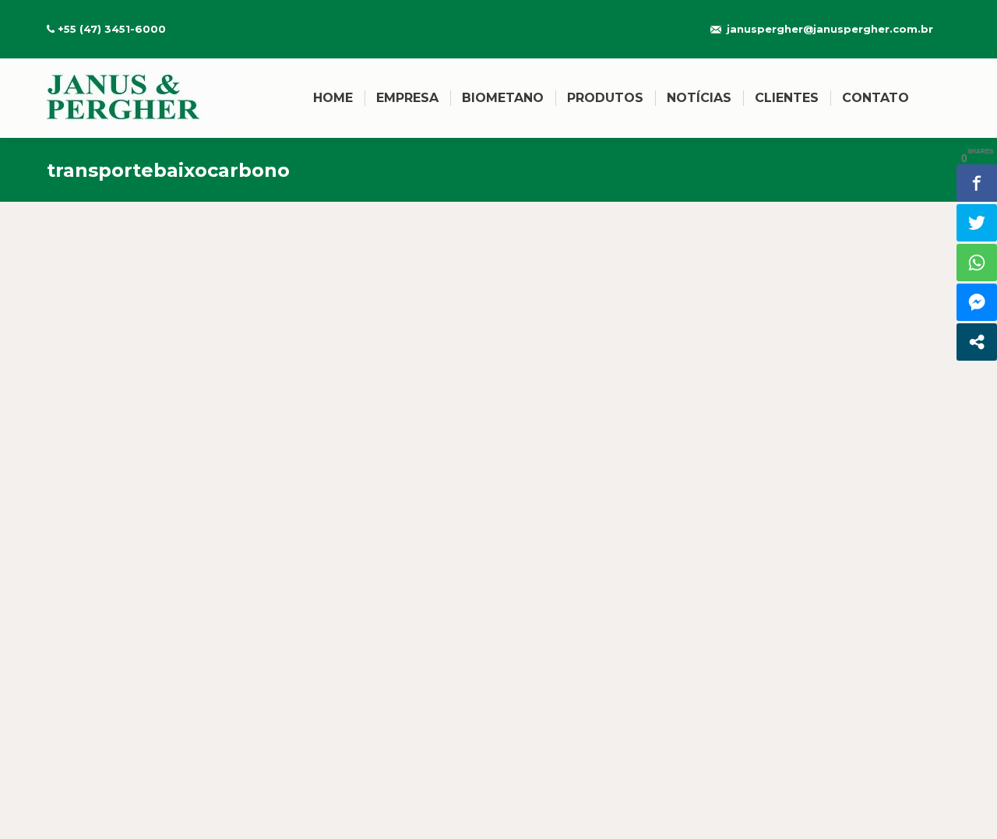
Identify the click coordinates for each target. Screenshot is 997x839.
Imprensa (92, 691)
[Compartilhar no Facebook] (976, 183)
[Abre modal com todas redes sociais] (976, 342)
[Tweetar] (976, 222)
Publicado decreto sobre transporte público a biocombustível (321, 663)
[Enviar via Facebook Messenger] (976, 302)
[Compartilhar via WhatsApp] (976, 262)
